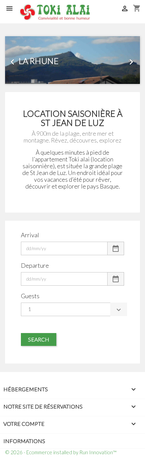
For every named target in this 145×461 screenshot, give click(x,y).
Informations (24, 441)
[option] (72, 60)
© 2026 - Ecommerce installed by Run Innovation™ (61, 452)
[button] (15, 60)
